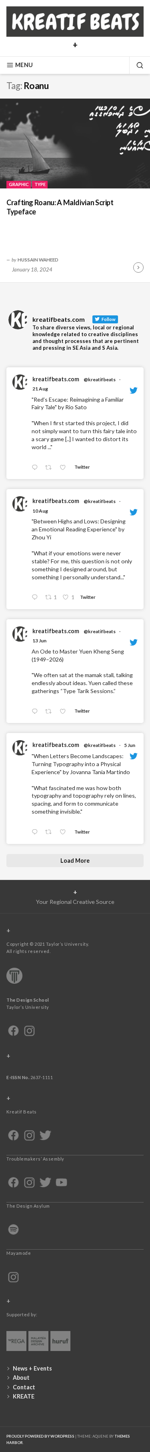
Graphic (19, 184)
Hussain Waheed (38, 259)
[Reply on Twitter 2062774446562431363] (36, 832)
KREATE (23, 1396)
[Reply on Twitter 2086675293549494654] (36, 597)
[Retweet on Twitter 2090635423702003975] (50, 467)
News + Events (32, 1368)
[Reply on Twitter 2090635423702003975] (36, 467)
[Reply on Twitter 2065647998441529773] (36, 711)
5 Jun (129, 745)
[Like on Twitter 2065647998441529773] (65, 711)
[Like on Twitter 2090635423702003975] (65, 467)
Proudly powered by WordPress (40, 1436)
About (21, 1377)
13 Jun (39, 641)
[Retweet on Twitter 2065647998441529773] (50, 711)
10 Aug (40, 511)
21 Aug (40, 389)
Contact (24, 1387)
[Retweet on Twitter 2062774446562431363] (50, 832)
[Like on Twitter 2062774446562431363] (65, 832)
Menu (24, 64)
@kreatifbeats (100, 379)
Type (40, 184)
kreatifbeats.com (55, 379)
